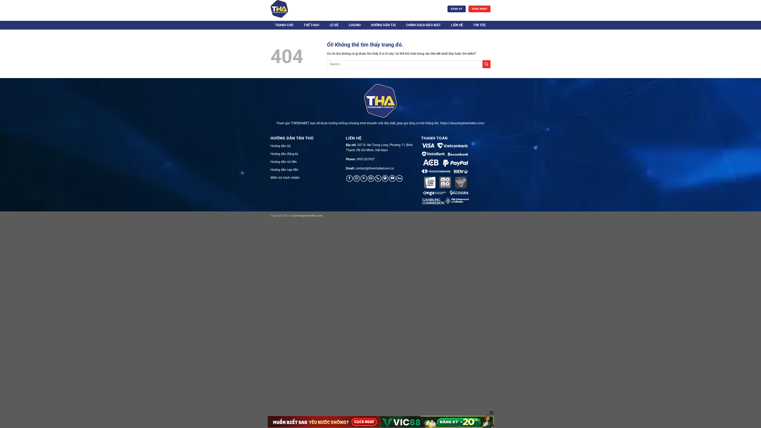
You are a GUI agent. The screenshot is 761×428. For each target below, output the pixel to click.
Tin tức (479, 25)
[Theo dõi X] (363, 178)
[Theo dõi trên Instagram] (356, 178)
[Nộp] (486, 64)
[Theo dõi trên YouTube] (392, 178)
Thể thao (311, 25)
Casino (355, 25)
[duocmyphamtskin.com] (290, 9)
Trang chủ (284, 25)
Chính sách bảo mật (423, 25)
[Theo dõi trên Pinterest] (385, 178)
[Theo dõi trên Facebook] (349, 178)
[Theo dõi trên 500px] (399, 178)
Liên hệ (457, 25)
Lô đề (334, 25)
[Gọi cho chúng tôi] (378, 178)
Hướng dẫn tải (383, 25)
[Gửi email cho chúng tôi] (371, 178)
